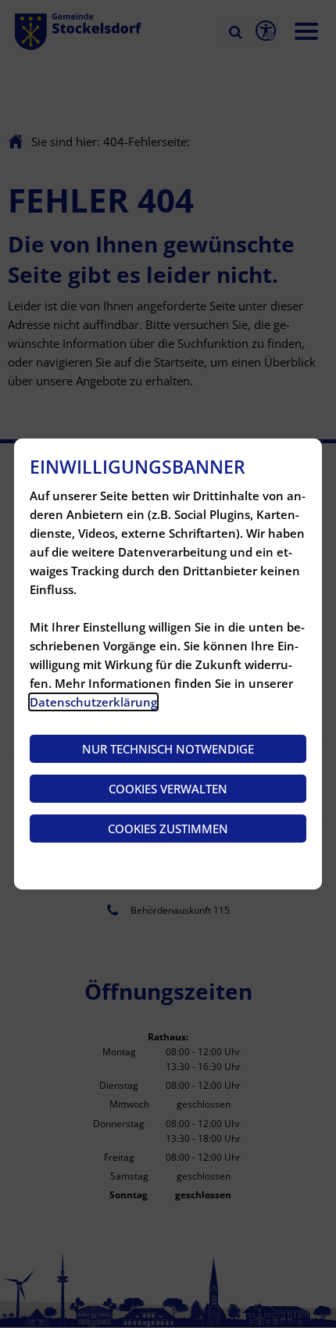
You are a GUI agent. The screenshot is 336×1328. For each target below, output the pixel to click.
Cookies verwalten (168, 788)
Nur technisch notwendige (168, 749)
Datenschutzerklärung (93, 702)
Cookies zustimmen (168, 828)
